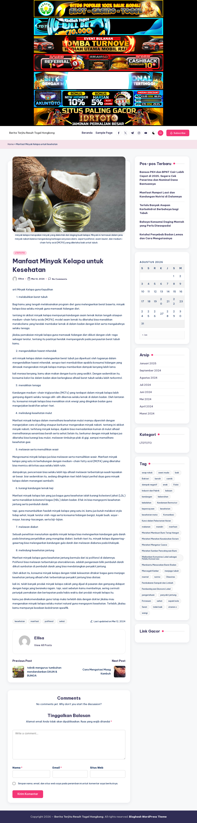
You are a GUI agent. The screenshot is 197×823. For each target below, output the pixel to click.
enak (165, 484)
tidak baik (157, 607)
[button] (177, 133)
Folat (176, 484)
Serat (144, 607)
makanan (146, 526)
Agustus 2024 (148, 377)
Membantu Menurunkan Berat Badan (159, 565)
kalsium (168, 490)
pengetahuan (148, 595)
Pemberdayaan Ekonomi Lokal (156, 589)
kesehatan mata (149, 514)
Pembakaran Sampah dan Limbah (157, 583)
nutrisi (157, 577)
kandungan (147, 496)
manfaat (35, 621)
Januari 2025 (148, 363)
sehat (62, 621)
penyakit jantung (168, 595)
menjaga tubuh (172, 571)
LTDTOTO (20, 253)
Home (11, 144)
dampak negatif (149, 484)
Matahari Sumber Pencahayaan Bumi (159, 551)
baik (177, 472)
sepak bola (173, 601)
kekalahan (146, 502)
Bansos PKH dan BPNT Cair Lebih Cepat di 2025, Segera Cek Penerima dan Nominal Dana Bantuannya (162, 178)
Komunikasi (168, 514)
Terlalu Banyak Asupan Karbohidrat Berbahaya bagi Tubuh (159, 209)
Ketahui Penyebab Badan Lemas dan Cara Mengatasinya (161, 236)
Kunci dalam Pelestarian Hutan (156, 520)
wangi (145, 613)
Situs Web (96, 767)
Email (57, 767)
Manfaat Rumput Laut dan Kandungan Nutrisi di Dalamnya (161, 194)
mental (145, 577)
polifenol (49, 621)
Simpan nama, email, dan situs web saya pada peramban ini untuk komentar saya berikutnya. (68, 783)
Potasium (146, 601)
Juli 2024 (145, 385)
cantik (170, 478)
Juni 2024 (146, 392)
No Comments (59, 279)
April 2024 (146, 406)
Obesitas (170, 577)
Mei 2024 (145, 399)
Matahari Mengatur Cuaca (154, 545)
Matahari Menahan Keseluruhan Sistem (160, 539)
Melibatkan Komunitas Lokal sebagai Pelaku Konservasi (159, 558)
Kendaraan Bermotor (167, 502)
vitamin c (172, 607)
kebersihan (163, 496)
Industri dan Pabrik (150, 490)
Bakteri (145, 478)
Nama (17, 767)
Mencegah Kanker (150, 571)
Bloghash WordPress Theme (148, 816)
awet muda (163, 472)
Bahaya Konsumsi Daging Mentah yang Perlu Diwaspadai (162, 223)
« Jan (144, 335)
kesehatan (20, 621)
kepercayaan (148, 508)
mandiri (159, 526)
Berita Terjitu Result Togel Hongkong (32, 132)
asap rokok (147, 472)
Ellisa (39, 638)
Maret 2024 (147, 413)
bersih (158, 478)
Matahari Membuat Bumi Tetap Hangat (160, 532)
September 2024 (150, 370)
